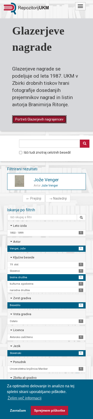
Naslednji (58, 198)
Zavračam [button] (18, 410)
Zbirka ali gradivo (25, 377)
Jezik (16, 346)
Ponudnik (19, 362)
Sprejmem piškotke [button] (49, 410)
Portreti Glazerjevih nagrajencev (39, 119)
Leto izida (20, 225)
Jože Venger (46, 179)
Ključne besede (23, 257)
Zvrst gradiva (22, 298)
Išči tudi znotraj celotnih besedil (47, 152)
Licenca (18, 330)
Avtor (17, 241)
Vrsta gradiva (22, 314)
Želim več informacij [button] (24, 398)
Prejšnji (33, 198)
